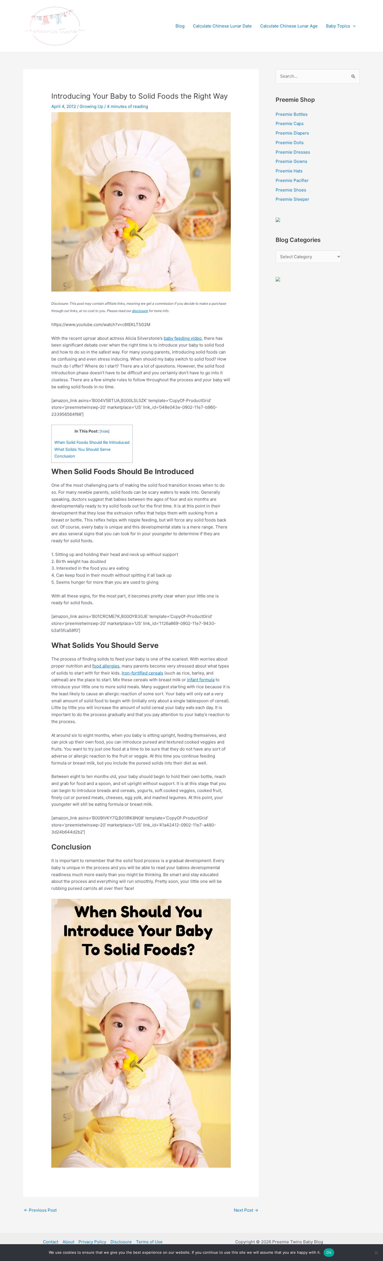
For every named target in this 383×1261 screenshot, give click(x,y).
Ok (328, 1252)
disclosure (140, 311)
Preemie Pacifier (292, 180)
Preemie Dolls (290, 142)
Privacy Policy (92, 1241)
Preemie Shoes (291, 190)
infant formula (200, 679)
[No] (376, 1252)
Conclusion (64, 456)
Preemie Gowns (291, 161)
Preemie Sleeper (292, 199)
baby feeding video (183, 338)
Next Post (246, 1210)
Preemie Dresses (293, 152)
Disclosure (121, 1241)
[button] (353, 26)
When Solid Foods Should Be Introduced (92, 442)
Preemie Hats (289, 171)
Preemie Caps (290, 123)
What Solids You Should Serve (82, 449)
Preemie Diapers (292, 133)
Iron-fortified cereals (142, 673)
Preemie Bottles (292, 114)
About (68, 1241)
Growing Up (91, 106)
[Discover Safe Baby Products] (278, 278)
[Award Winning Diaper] (278, 219)
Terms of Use (149, 1241)
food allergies (105, 666)
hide (104, 431)
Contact (50, 1241)
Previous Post (40, 1210)
